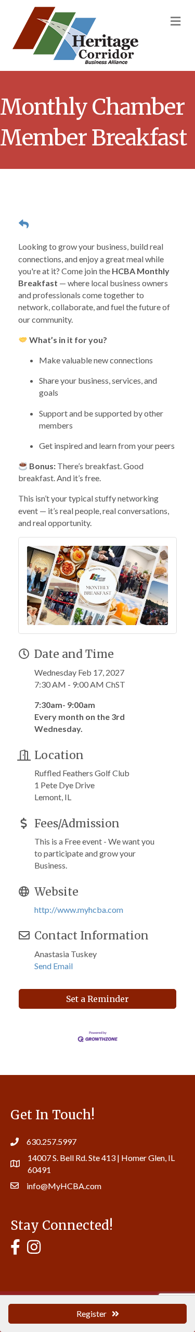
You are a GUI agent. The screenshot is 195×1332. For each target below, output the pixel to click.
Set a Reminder (97, 999)
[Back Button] (24, 224)
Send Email (53, 966)
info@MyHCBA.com (64, 1186)
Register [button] (91, 1313)
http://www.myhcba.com (78, 909)
